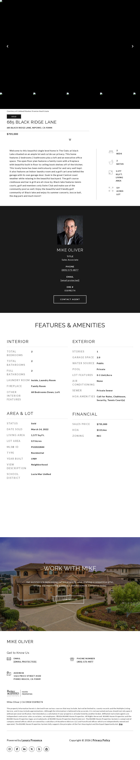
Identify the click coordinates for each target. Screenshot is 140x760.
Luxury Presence (32, 740)
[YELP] (39, 749)
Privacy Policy (101, 740)
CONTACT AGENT (70, 299)
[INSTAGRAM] (9, 749)
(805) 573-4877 (70, 270)
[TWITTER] (31, 749)
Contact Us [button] (70, 599)
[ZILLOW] (46, 749)
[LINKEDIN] (24, 749)
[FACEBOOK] (17, 749)
